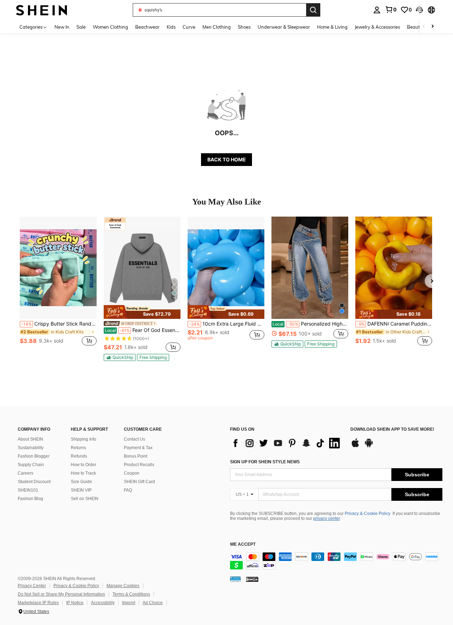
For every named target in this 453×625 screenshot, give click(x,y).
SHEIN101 (28, 490)
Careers (25, 473)
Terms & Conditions (131, 594)
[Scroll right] (432, 27)
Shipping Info (83, 439)
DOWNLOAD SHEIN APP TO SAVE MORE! (392, 429)
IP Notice (75, 602)
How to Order (83, 464)
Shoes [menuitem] (244, 27)
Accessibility (103, 602)
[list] (286, 443)
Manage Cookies (123, 585)
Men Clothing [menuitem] (216, 27)
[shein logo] (41, 9)
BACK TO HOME (226, 159)
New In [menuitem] (62, 27)
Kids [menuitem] (171, 27)
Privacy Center (32, 585)
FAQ (128, 490)
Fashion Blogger (34, 456)
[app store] (355, 446)
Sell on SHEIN (84, 498)
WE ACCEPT (243, 544)
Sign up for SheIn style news (265, 461)
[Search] (313, 10)
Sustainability (31, 447)
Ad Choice (153, 602)
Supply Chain (31, 464)
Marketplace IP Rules (38, 602)
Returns (78, 447)
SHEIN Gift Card (139, 481)
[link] (391, 9)
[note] (142, 312)
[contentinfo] (336, 560)
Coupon (131, 473)
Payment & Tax (138, 447)
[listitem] (58, 285)
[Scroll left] (424, 27)
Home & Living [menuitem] (332, 27)
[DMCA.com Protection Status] (252, 579)
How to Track (83, 473)
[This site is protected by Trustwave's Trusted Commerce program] (235, 579)
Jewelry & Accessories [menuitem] (377, 27)
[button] (419, 10)
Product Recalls (139, 464)
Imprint (128, 602)
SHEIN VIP (81, 490)
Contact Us (134, 439)
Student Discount (34, 481)
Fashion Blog (30, 498)
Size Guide (81, 481)
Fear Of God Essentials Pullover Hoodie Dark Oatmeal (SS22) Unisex (142, 330)
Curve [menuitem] (189, 27)
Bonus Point (135, 456)
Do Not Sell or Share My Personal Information (61, 594)
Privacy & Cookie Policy (367, 513)
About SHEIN (30, 439)
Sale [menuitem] (81, 27)
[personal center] (377, 10)
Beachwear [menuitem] (147, 27)
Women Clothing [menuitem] (110, 27)
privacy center (326, 518)
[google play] (369, 446)
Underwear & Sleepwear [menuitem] (284, 27)
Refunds (79, 456)
